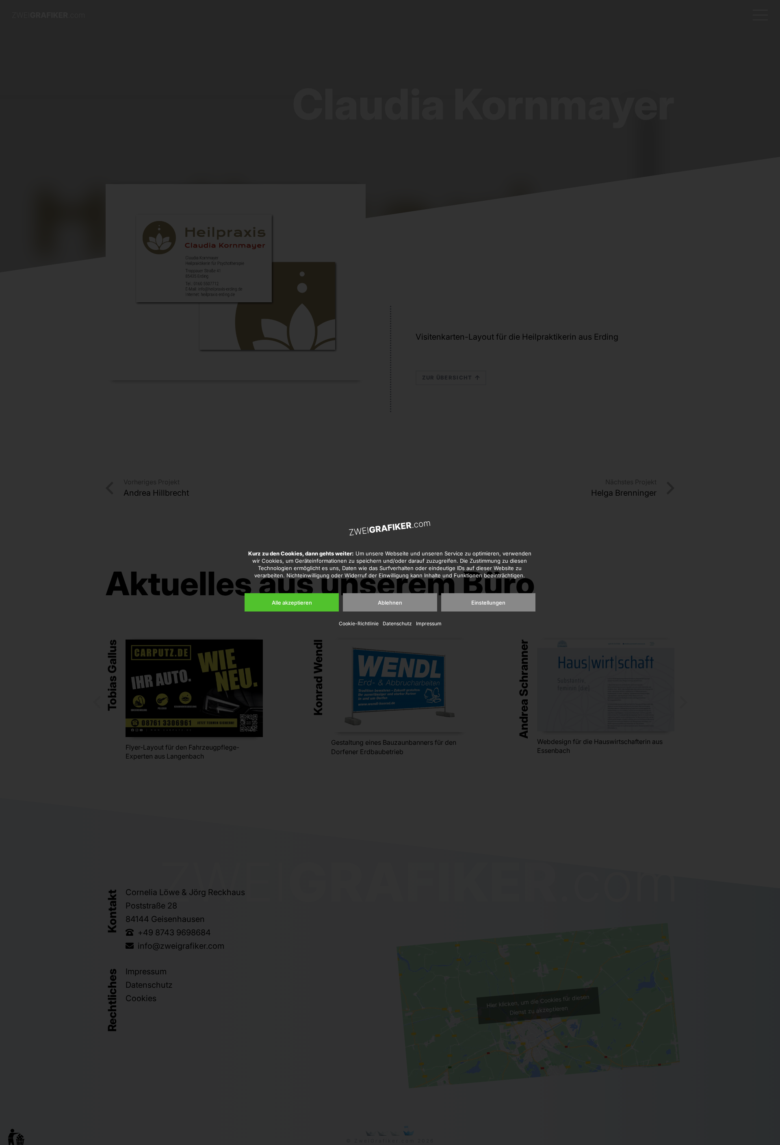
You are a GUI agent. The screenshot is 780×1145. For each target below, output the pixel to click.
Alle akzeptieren (292, 602)
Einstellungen (488, 602)
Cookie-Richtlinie (359, 623)
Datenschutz (397, 623)
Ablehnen (390, 602)
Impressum (429, 623)
